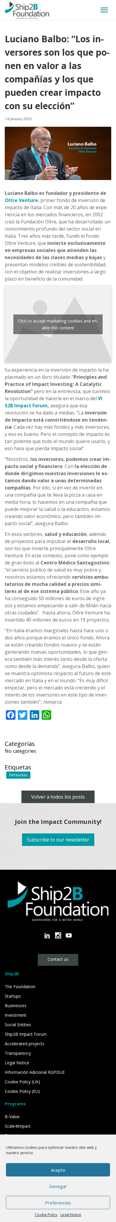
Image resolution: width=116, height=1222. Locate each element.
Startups (13, 996)
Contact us (58, 959)
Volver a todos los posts (58, 797)
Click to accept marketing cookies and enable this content (58, 324)
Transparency (18, 1053)
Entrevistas (18, 774)
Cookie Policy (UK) (22, 1082)
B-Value (12, 1116)
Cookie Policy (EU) (22, 1091)
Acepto (58, 1170)
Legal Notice (70, 1214)
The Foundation (20, 986)
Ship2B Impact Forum (26, 1034)
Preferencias (58, 1203)
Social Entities (18, 1024)
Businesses (15, 1005)
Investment (15, 1015)
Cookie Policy (46, 1214)
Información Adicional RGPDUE (35, 1072)
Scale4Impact (18, 1126)
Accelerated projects (24, 1043)
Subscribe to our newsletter (58, 839)
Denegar (58, 1186)
